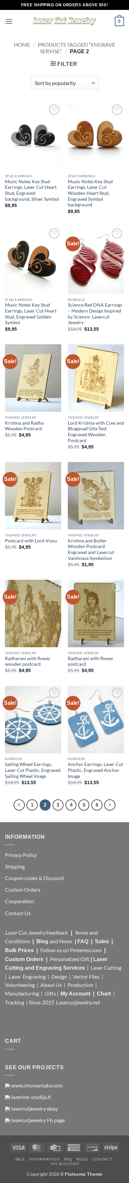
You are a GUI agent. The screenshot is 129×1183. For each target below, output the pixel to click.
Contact (102, 1159)
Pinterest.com (86, 950)
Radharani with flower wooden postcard (28, 661)
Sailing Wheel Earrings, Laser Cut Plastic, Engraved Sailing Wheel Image (33, 770)
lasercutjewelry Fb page (38, 1120)
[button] (9, 21)
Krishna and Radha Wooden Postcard (24, 426)
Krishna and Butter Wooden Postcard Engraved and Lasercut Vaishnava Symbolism (91, 549)
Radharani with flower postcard (90, 661)
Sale (20, 1159)
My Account (75, 993)
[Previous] (19, 805)
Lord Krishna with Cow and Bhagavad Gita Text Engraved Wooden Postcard (96, 431)
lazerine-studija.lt (31, 1097)
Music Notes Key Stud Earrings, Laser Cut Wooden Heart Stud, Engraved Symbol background (90, 193)
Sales (102, 941)
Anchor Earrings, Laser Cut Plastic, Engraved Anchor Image (95, 770)
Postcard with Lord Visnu (31, 540)
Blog (43, 941)
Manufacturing (22, 993)
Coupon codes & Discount (35, 878)
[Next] (109, 805)
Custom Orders (22, 889)
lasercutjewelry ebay (34, 1108)
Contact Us (18, 913)
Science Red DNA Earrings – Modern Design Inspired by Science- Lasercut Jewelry (95, 313)
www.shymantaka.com (37, 1085)
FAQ (83, 941)
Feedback (57, 932)
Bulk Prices (19, 950)
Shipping (15, 866)
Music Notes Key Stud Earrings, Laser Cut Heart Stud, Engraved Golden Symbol (31, 313)
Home (22, 44)
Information (44, 1159)
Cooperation (19, 901)
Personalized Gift (69, 959)
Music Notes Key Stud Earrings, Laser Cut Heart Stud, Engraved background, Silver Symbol (32, 190)
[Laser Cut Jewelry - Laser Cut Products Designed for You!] (64, 21)
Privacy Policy (21, 855)
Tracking (15, 1002)
